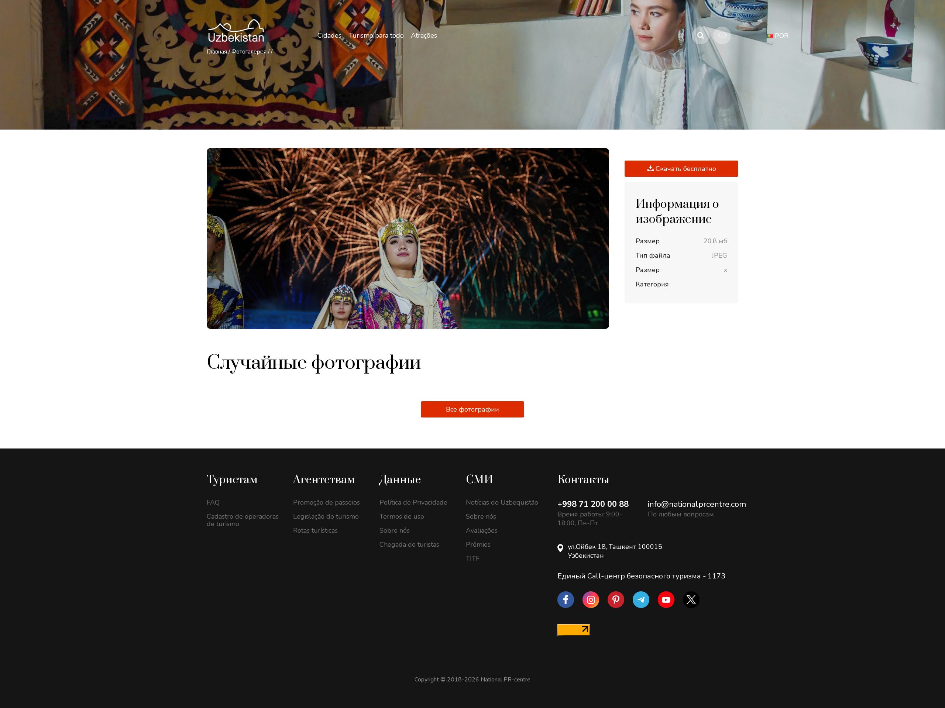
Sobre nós (394, 530)
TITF (473, 558)
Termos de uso (401, 516)
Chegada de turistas (409, 544)
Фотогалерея (249, 51)
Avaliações (482, 530)
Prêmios (478, 544)
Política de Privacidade (413, 502)
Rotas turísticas (315, 530)
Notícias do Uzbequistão (502, 502)
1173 (716, 576)
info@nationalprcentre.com (697, 504)
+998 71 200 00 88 (593, 504)
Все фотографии (472, 409)
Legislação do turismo (326, 516)
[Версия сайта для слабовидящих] (722, 35)
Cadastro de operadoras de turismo (243, 520)
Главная (217, 51)
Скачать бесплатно (685, 168)
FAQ (213, 502)
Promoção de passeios (326, 502)
